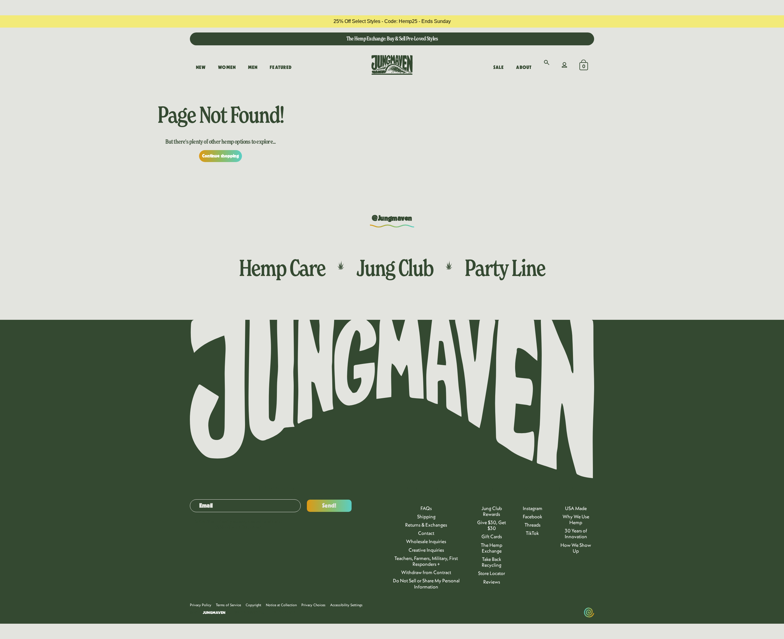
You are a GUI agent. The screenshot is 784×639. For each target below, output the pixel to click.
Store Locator (491, 573)
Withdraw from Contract (426, 572)
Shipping (426, 516)
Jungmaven (214, 612)
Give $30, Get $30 (491, 525)
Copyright (253, 605)
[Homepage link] (392, 65)
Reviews (491, 582)
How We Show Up (575, 548)
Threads (533, 525)
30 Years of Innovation (576, 533)
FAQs (426, 508)
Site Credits (285, 612)
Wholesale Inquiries (426, 541)
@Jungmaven (392, 218)
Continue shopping (220, 155)
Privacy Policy (200, 605)
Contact (426, 533)
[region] (392, 21)
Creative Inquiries (426, 550)
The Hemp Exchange (491, 548)
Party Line (505, 267)
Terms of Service (228, 605)
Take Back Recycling (491, 562)
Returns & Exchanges (426, 525)
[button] (546, 62)
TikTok (532, 533)
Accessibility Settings (346, 605)
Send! (329, 506)
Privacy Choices (313, 605)
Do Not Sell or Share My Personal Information (426, 583)
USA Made (576, 508)
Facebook (532, 516)
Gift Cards (491, 536)
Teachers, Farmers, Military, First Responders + (426, 561)
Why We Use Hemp (576, 519)
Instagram (532, 508)
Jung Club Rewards (491, 511)
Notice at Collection (281, 605)
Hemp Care (282, 267)
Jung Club (394, 267)
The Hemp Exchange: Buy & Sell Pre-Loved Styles (392, 38)
